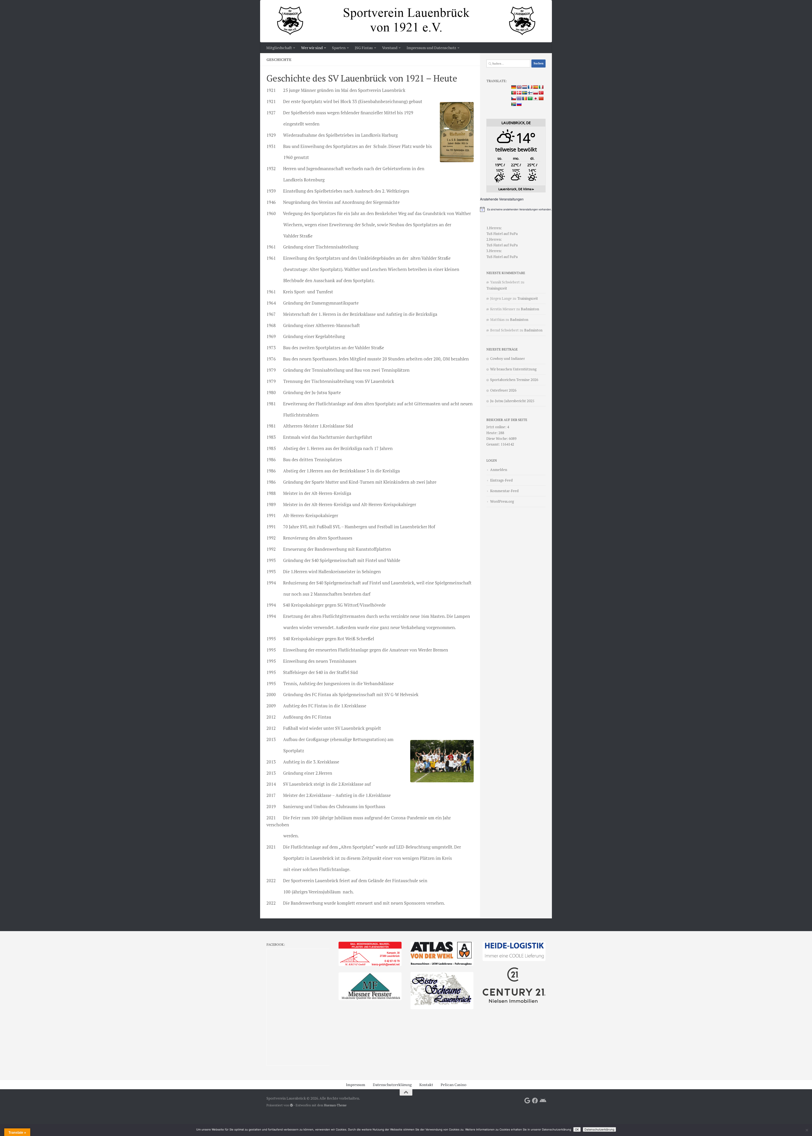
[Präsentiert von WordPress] (291, 1105)
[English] (519, 87)
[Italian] (541, 87)
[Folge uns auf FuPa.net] (543, 1101)
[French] (530, 87)
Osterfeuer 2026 (503, 390)
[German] (513, 87)
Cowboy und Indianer (507, 358)
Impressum (355, 1084)
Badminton (530, 308)
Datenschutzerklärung (392, 1084)
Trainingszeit (496, 288)
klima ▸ (516, 189)
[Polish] (535, 93)
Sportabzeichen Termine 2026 (514, 379)
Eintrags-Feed (501, 480)
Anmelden (498, 469)
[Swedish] (524, 93)
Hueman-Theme (335, 1105)
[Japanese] (535, 99)
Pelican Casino (453, 1084)
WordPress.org (502, 501)
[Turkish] (541, 93)
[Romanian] (524, 99)
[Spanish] (535, 87)
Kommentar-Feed (504, 490)
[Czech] (513, 99)
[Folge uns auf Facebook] (535, 1101)
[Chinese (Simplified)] (541, 99)
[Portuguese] (513, 93)
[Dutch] (524, 87)
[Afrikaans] (513, 104)
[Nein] (807, 1130)
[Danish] (519, 93)
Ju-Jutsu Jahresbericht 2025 (512, 400)
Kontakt (426, 1084)
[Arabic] (530, 99)
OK (577, 1129)
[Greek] (519, 99)
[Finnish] (530, 93)
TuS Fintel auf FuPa (502, 233)
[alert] (516, 209)
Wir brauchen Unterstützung (513, 369)
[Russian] (519, 104)
